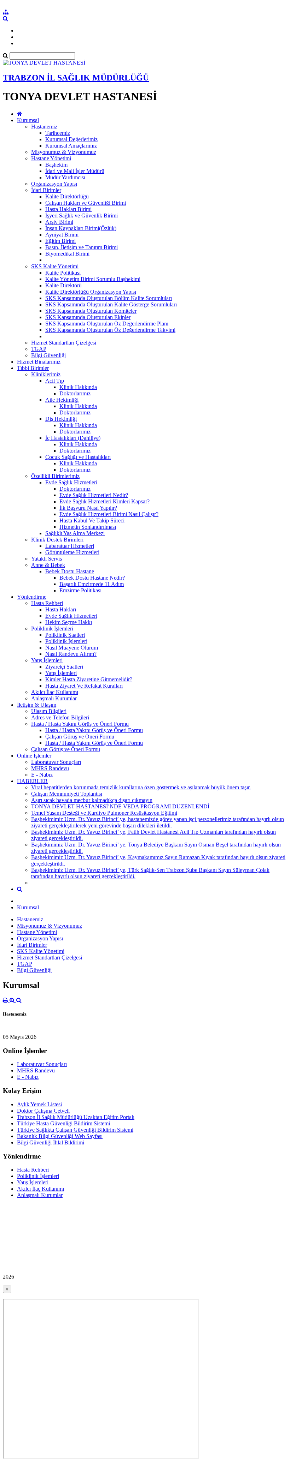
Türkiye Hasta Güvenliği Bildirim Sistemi (63, 1123)
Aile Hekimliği (62, 400)
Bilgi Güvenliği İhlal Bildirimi (50, 1142)
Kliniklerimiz (45, 374)
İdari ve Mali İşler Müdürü (74, 171)
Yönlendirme (31, 597)
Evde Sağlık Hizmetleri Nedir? (93, 495)
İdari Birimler (46, 190)
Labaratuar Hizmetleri (69, 546)
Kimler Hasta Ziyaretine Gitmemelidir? (88, 679)
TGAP (38, 349)
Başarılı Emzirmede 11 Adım (91, 584)
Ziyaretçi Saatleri (64, 667)
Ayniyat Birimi (62, 235)
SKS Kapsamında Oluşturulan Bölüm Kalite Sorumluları (108, 298)
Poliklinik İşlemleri (52, 629)
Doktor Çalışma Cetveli (43, 1111)
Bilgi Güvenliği (48, 355)
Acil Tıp (54, 381)
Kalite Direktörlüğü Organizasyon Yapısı (90, 292)
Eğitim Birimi (60, 241)
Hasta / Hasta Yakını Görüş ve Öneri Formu (80, 724)
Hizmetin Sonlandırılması (87, 527)
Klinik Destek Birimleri (57, 540)
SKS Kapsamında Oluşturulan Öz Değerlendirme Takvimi (110, 330)
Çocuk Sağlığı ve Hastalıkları (78, 457)
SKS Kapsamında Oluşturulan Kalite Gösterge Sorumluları (111, 304)
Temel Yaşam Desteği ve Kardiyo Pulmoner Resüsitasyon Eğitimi (104, 813)
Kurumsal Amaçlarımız (71, 146)
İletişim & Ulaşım (36, 705)
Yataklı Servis (46, 559)
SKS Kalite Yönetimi (55, 266)
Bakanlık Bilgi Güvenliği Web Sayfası (60, 1136)
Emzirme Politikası (80, 590)
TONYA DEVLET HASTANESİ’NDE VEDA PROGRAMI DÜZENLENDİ (120, 806)
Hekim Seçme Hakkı (68, 622)
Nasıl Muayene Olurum (71, 648)
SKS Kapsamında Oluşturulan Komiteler (91, 311)
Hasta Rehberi (47, 603)
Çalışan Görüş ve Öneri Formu (79, 737)
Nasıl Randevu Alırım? (71, 654)
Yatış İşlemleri (47, 660)
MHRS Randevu (50, 768)
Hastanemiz (44, 127)
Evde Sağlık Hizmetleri (71, 482)
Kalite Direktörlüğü (67, 196)
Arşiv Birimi (59, 222)
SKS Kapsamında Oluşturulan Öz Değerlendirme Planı (106, 324)
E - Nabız (42, 775)
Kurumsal (28, 120)
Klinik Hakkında (78, 387)
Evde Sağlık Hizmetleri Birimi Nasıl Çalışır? (108, 514)
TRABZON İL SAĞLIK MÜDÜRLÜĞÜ (76, 77)
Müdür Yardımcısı (65, 177)
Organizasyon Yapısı (54, 184)
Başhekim (56, 165)
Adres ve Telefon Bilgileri (60, 717)
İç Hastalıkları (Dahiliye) (72, 438)
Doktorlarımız (75, 393)
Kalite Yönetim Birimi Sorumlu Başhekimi (92, 279)
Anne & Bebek (48, 565)
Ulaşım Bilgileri (48, 711)
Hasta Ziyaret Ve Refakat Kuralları (84, 686)
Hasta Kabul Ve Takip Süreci (91, 520)
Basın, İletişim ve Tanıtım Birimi (81, 247)
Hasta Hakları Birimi (68, 209)
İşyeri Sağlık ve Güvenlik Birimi (81, 216)
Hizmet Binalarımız (38, 362)
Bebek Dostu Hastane (69, 571)
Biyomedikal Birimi (67, 254)
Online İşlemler (34, 756)
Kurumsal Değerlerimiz (71, 139)
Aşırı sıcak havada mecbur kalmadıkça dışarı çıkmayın (91, 800)
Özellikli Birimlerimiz (55, 476)
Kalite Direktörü (63, 285)
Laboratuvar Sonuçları (56, 762)
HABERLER (32, 781)
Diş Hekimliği (61, 419)
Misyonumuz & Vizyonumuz (63, 152)
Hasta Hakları (60, 609)
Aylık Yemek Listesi (39, 1104)
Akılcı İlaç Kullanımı (54, 692)
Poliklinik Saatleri (65, 635)
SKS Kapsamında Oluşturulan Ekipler (87, 317)
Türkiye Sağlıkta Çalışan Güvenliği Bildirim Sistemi (75, 1130)
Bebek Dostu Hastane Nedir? (92, 578)
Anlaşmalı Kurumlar (54, 698)
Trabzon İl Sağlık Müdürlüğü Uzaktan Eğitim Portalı (75, 1117)
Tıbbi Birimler (33, 368)
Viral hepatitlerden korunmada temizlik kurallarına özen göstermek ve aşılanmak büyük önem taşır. (141, 787)
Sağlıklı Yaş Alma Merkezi (75, 533)
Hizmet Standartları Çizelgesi (63, 343)
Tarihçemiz (57, 133)
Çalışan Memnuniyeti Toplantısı (66, 794)
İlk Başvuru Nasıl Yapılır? (88, 508)
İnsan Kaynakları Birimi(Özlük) (80, 228)
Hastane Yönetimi (51, 158)
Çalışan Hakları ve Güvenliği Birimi (85, 203)
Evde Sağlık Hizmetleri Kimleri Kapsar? (104, 501)
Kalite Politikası (63, 273)
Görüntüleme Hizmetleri (72, 552)
